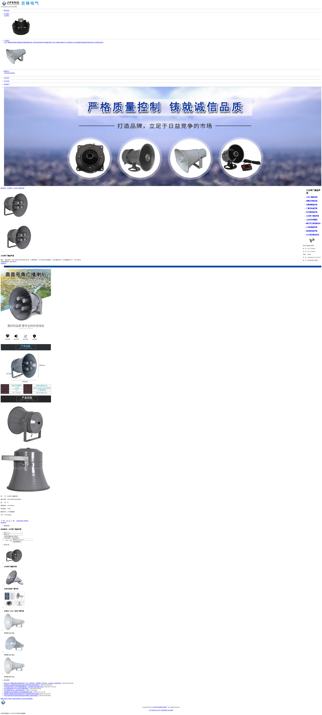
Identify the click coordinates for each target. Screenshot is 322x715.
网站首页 (6, 10)
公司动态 (6, 73)
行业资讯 (12, 73)
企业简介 (6, 15)
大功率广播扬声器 (56, 42)
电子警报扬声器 (46, 42)
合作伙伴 (6, 81)
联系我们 (6, 84)
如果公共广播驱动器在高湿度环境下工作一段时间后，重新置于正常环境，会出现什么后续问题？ (33, 683)
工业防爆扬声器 (78, 42)
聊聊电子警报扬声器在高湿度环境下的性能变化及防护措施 (21, 694)
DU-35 (8, 521)
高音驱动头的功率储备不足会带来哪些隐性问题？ (19, 692)
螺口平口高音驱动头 (68, 42)
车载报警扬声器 (27, 42)
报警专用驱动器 (18, 42)
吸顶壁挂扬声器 (88, 42)
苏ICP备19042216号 (155, 710)
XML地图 (170, 710)
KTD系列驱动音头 (98, 42)
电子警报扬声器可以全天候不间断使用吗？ (17, 688)
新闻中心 (6, 71)
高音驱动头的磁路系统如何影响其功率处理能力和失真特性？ (22, 685)
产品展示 (6, 40)
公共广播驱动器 (8, 42)
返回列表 (3, 522)
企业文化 (6, 78)
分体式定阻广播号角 (22, 521)
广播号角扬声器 (37, 42)
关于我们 (6, 14)
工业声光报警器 (311, 220)
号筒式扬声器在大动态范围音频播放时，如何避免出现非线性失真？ (24, 686)
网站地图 (164, 710)
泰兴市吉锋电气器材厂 (160, 707)
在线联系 (3, 263)
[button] (8, 540)
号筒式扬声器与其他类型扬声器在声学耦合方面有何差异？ (21, 695)
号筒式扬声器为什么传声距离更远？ (14, 690)
